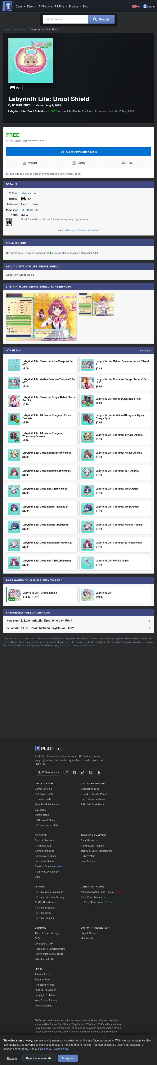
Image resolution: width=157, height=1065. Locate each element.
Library (81, 163)
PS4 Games (20, 29)
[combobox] (65, 19)
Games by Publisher (46, 856)
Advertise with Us (44, 959)
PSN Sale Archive (45, 820)
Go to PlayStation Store (81, 152)
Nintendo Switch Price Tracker (101, 892)
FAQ (37, 938)
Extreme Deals (43, 799)
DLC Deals (40, 809)
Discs (30, 6)
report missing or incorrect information (78, 230)
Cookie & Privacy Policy (54, 1049)
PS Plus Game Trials (46, 825)
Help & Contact (89, 933)
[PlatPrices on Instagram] (66, 772)
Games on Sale (43, 788)
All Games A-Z (43, 845)
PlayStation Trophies (92, 845)
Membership (87, 938)
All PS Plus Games (45, 902)
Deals (19, 6)
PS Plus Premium (45, 918)
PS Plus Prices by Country (50, 897)
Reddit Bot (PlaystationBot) (50, 948)
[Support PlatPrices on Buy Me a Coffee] (99, 772)
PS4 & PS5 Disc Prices (94, 794)
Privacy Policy (43, 974)
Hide (130, 163)
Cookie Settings (43, 1005)
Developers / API (44, 943)
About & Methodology (47, 933)
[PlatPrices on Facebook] (74, 772)
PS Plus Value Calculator (49, 892)
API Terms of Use (45, 984)
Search (103, 19)
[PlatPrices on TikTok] (82, 772)
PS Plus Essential (45, 907)
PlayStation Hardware (93, 799)
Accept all (67, 1058)
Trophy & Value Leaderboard (96, 850)
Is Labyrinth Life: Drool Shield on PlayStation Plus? (40, 628)
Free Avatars (88, 861)
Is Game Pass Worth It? (97, 902)
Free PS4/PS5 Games (47, 804)
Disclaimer (65, 645)
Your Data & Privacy (46, 1000)
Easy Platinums (89, 840)
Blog (85, 6)
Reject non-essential (39, 1058)
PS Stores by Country (47, 871)
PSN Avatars (88, 856)
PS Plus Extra (43, 912)
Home (6, 29)
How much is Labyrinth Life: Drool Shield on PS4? (39, 620)
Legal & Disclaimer (45, 990)
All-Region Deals (44, 794)
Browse (73, 6)
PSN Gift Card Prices (93, 804)
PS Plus (59, 6)
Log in (13, 173)
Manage (12, 1058)
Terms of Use (42, 979)
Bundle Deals (42, 814)
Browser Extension (48, 866)
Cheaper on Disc (90, 788)
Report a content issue (83, 645)
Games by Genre (44, 861)
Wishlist (32, 163)
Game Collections (44, 840)
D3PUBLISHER (29, 210)
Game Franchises (44, 850)
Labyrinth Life (28, 193)
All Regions (45, 6)
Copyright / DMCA (45, 995)
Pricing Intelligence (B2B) (49, 954)
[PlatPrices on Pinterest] (90, 772)
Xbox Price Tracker (94, 897)
